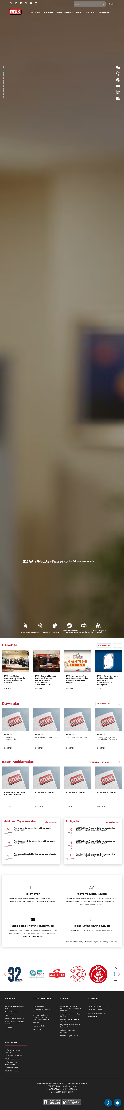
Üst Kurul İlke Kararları (97, 1006)
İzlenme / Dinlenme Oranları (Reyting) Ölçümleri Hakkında (41, 1017)
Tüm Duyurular (103, 704)
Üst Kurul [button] (36, 12)
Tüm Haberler (104, 645)
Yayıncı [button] (79, 12)
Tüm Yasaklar (51, 822)
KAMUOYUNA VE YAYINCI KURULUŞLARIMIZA (15, 793)
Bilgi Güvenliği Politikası (15, 1018)
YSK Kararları (93, 1016)
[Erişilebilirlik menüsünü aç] (108, 1103)
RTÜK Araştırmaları (12, 1059)
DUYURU (8, 734)
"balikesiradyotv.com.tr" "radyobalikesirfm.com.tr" (107, 738)
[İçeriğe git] (15, 661)
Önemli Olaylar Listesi (69, 1036)
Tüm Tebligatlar (112, 822)
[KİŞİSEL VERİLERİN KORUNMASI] (118, 98)
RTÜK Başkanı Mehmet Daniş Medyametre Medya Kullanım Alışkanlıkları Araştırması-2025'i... (45, 680)
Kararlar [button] (90, 12)
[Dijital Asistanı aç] (117, 1103)
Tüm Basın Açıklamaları (99, 762)
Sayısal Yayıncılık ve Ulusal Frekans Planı (70, 1026)
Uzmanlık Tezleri (11, 1068)
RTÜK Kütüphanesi (12, 1071)
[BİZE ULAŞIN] (118, 86)
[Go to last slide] (5, 974)
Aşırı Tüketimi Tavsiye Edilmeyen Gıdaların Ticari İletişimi (70, 1008)
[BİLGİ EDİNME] (118, 67)
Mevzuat (8, 1027)
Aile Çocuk (37, 1023)
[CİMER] (118, 80)
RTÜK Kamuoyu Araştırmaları (11, 1063)
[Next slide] (118, 974)
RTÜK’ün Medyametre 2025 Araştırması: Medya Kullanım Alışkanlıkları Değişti (58, 562)
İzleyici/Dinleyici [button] (65, 12)
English (111, 4)
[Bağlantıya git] (15, 10)
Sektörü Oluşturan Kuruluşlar (67, 1031)
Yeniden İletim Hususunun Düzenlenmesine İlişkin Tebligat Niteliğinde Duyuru (95, 855)
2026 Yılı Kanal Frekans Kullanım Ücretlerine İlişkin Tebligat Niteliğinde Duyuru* (95, 829)
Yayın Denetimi (39, 1006)
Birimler (8, 1015)
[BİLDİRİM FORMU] (118, 92)
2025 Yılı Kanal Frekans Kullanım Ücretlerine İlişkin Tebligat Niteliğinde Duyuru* (95, 842)
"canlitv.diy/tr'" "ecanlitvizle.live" (11, 738)
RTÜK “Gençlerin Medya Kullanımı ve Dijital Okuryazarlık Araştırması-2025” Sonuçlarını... (107, 680)
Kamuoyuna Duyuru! (44, 792)
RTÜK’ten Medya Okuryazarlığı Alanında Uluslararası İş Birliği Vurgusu (14, 679)
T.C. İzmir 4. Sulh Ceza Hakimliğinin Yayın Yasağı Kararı (32, 829)
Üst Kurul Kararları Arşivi (97, 1013)
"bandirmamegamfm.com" (77, 737)
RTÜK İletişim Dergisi (13, 1055)
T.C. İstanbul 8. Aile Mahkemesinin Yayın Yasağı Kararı (35, 855)
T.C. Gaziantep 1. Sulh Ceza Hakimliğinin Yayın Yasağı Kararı (34, 842)
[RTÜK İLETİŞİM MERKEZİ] (118, 73)
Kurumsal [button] (48, 12)
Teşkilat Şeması (11, 1012)
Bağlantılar (37, 1029)
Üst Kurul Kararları (95, 1010)
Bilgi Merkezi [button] (104, 12)
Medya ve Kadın (39, 1026)
